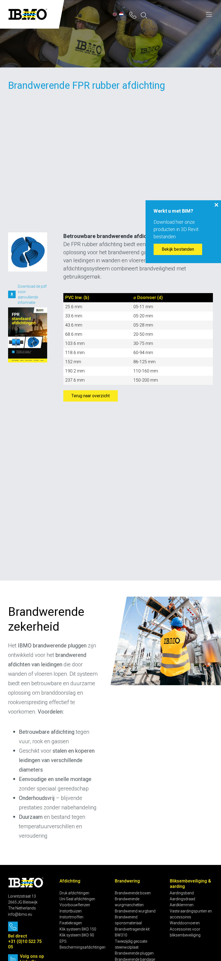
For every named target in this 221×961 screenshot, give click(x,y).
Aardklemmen (182, 905)
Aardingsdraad (182, 899)
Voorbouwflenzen (75, 905)
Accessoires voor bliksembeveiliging (185, 932)
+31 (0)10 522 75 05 (25, 944)
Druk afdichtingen (74, 893)
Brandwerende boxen (133, 893)
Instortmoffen (71, 917)
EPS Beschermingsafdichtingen (82, 944)
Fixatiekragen (71, 923)
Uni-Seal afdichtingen (77, 899)
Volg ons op (32, 956)
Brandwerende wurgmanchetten (129, 902)
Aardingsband (182, 893)
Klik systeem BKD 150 (78, 929)
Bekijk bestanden (178, 249)
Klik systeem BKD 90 (77, 935)
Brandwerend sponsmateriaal (128, 920)
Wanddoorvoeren (185, 923)
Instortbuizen (71, 911)
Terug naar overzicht (90, 396)
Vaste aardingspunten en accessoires (191, 914)
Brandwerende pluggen (134, 953)
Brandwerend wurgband (135, 911)
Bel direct (18, 936)
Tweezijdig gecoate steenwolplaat (131, 944)
